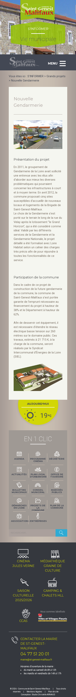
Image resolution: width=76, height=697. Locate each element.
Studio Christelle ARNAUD (43, 695)
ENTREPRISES (38, 521)
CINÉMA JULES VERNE (23, 563)
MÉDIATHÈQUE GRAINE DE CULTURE (52, 565)
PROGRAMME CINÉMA (38, 460)
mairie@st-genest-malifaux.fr (36, 659)
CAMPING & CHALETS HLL (53, 593)
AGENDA (19, 458)
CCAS (23, 621)
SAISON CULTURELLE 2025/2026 (23, 595)
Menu (52, 63)
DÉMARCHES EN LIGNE (19, 506)
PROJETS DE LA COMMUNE (37, 507)
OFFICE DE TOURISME (56, 475)
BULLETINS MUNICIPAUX (19, 491)
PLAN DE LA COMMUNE (57, 506)
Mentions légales (34, 692)
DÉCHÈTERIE (57, 458)
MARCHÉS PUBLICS (57, 491)
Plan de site (53, 692)
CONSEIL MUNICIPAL (38, 491)
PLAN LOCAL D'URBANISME (38, 475)
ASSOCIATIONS (20, 521)
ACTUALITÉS (19, 474)
